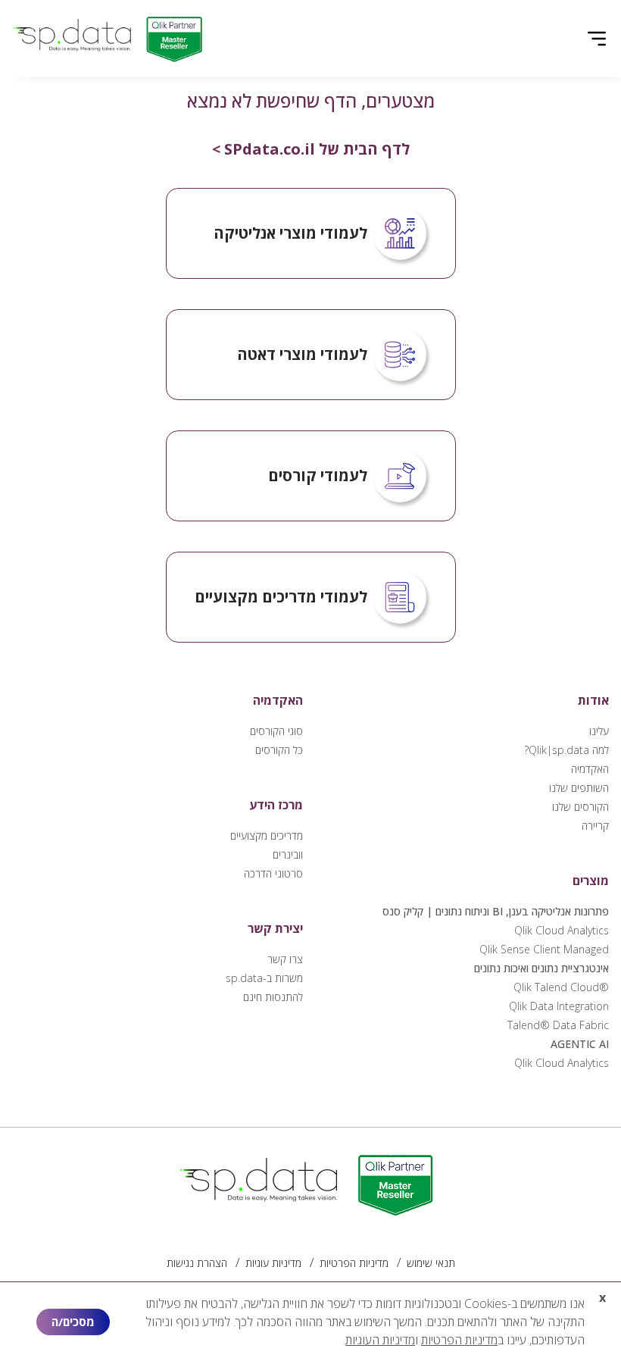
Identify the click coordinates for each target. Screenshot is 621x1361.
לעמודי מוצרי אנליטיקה (290, 233)
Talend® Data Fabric (558, 1025)
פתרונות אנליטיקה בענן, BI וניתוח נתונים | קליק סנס (495, 911)
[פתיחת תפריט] (597, 39)
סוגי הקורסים (276, 731)
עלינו (599, 731)
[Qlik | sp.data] (111, 38)
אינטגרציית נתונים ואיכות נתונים (541, 968)
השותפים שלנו (579, 788)
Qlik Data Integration (559, 1006)
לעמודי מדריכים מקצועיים (281, 597)
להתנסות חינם (273, 997)
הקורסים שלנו (580, 806)
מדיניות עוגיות (273, 1263)
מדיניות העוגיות (380, 1339)
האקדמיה (590, 769)
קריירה (595, 825)
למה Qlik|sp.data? (566, 750)
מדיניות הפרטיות (354, 1263)
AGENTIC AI (580, 1044)
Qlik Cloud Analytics (561, 930)
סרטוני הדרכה (273, 873)
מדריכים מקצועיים (266, 835)
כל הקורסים (279, 750)
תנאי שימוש (431, 1263)
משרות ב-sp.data (264, 978)
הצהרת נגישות (197, 1263)
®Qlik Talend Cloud (561, 987)
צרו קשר (285, 959)
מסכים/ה (73, 1321)
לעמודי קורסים (317, 475)
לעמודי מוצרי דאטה (302, 354)
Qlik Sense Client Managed (544, 949)
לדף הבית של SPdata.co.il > (311, 149)
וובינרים (288, 854)
